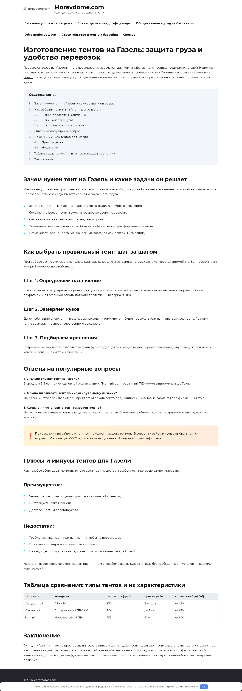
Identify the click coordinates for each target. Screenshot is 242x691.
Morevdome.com (79, 7)
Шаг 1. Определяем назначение (64, 115)
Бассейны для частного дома (48, 23)
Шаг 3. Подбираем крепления (63, 125)
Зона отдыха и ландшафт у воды (104, 23)
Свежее (129, 34)
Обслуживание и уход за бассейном (165, 23)
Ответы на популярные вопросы (58, 131)
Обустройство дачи (40, 34)
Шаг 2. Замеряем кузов (58, 120)
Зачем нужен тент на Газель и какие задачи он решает (75, 103)
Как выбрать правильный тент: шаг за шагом (67, 109)
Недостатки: (50, 147)
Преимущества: (52, 142)
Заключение (43, 159)
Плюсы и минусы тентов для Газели (61, 137)
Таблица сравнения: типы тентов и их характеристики (75, 153)
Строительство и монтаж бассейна (89, 34)
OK (204, 686)
